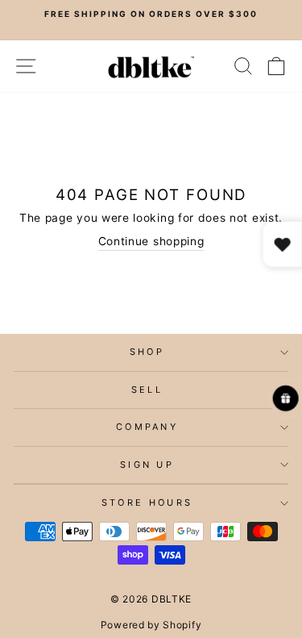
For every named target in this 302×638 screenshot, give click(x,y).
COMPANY (147, 426)
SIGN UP (147, 464)
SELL (147, 389)
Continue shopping (151, 241)
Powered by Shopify (151, 625)
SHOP (147, 351)
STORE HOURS (146, 502)
